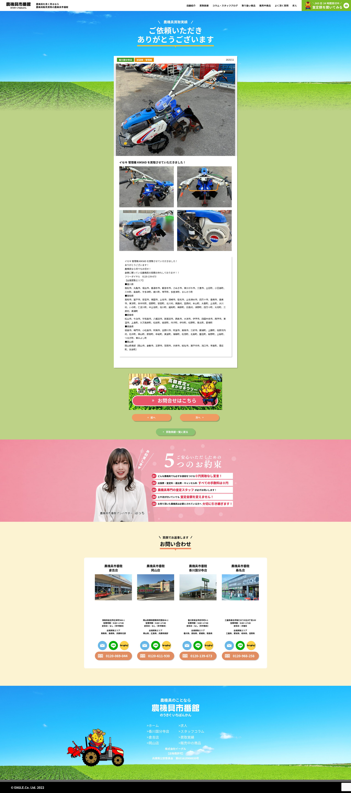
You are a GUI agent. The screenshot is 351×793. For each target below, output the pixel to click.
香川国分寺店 (125, 59)
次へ (198, 417)
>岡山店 (153, 742)
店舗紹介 (191, 5)
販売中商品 (265, 5)
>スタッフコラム (191, 731)
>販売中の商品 (190, 742)
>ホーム (153, 725)
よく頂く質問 (282, 5)
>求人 (183, 725)
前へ (153, 417)
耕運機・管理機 (144, 59)
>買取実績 (186, 737)
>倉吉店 (153, 737)
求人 (294, 5)
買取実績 (204, 5)
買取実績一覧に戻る (177, 432)
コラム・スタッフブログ (225, 5)
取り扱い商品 (249, 5)
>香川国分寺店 (158, 731)
